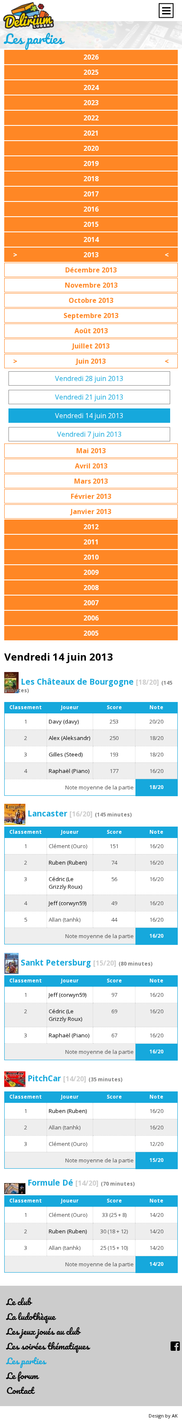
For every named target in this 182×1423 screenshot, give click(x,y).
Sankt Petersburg (68, 962)
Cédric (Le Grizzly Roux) (65, 882)
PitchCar (57, 1078)
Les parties (26, 1360)
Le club (18, 1301)
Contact (20, 1390)
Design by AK (163, 1415)
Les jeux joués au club (43, 1331)
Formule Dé (63, 1182)
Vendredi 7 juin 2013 (89, 434)
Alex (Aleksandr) (69, 738)
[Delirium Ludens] (28, 16)
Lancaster (60, 813)
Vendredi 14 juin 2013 (89, 415)
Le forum (22, 1375)
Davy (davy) (64, 721)
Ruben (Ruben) (68, 862)
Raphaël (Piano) (69, 771)
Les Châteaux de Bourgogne (90, 681)
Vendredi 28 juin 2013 (89, 378)
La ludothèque (30, 1316)
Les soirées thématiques (47, 1346)
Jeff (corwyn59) (67, 903)
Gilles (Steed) (66, 754)
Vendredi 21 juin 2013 (89, 397)
